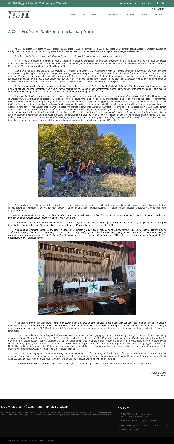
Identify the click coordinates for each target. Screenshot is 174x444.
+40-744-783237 (150, 421)
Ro (155, 8)
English (161, 8)
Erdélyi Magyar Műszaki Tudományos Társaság (37, 3)
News (83, 14)
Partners (158, 14)
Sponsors (143, 14)
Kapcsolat (127, 3)
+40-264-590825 (145, 3)
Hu (152, 8)
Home (72, 14)
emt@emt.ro (134, 429)
